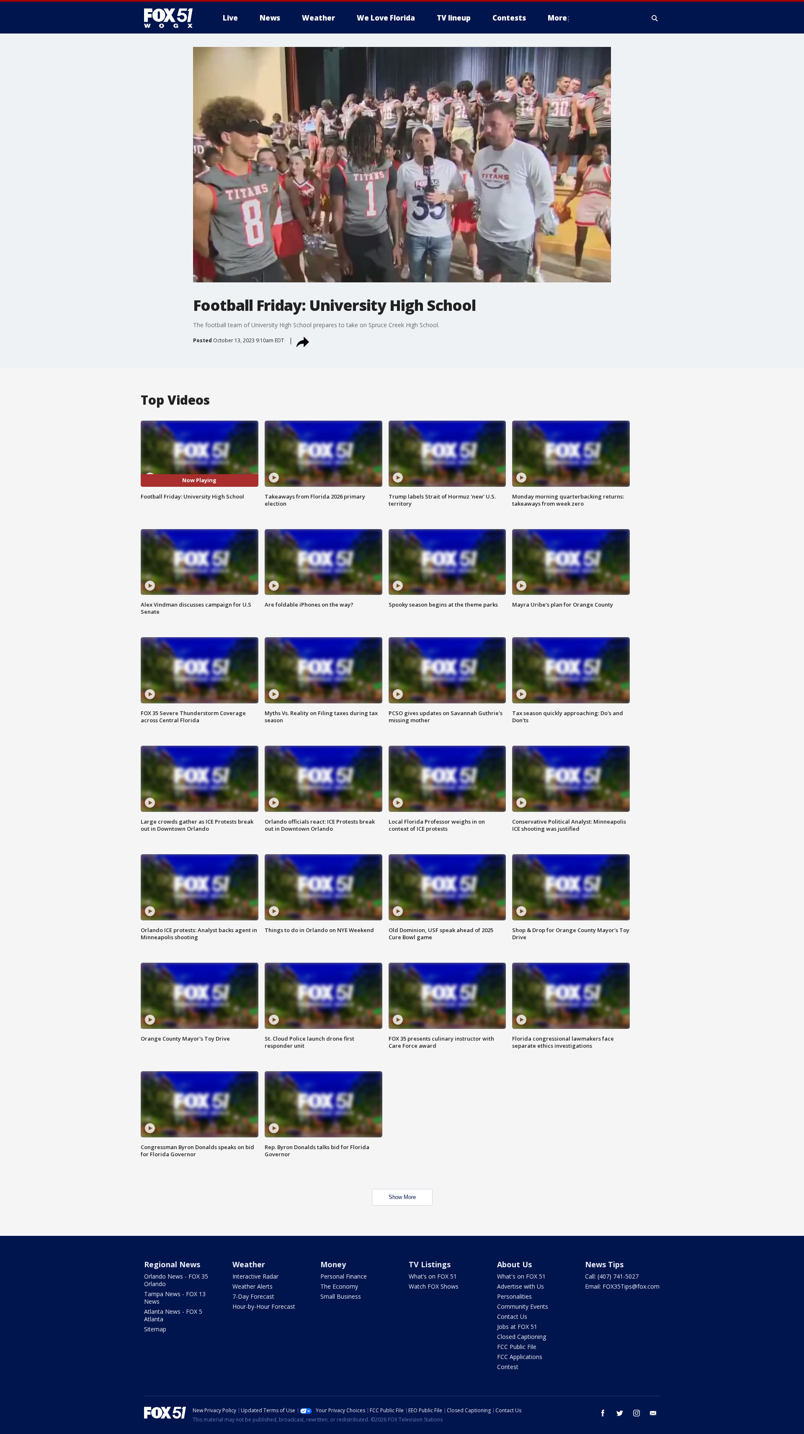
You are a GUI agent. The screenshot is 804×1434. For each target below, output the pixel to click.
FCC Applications (519, 1357)
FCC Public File (516, 1347)
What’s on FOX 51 (433, 1276)
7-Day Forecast (253, 1296)
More (557, 18)
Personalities (514, 1296)
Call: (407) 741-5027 (612, 1276)
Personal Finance (343, 1276)
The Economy (339, 1286)
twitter (619, 1413)
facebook (603, 1413)
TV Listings (430, 1264)
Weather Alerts (252, 1286)
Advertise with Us (520, 1286)
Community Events (522, 1306)
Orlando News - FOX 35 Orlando (176, 1280)
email (653, 1413)
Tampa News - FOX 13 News (175, 1297)
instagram (636, 1413)
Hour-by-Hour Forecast (263, 1306)
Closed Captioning (521, 1337)
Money (333, 1264)
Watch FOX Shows (434, 1286)
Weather (248, 1264)
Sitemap (155, 1329)
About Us (514, 1264)
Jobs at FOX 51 (517, 1327)
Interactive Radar (255, 1276)
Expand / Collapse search (655, 18)
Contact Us (512, 1316)
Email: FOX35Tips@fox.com (622, 1286)
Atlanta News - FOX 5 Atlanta (173, 1315)
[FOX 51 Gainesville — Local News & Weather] (171, 18)
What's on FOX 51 (521, 1276)
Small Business (340, 1296)
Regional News (172, 1264)
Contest (507, 1367)
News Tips (604, 1264)
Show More (402, 1197)
